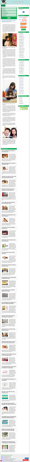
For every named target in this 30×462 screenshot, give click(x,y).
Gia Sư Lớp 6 (21, 84)
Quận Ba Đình (21, 33)
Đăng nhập (23, 29)
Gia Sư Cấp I (20, 97)
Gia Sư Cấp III (20, 100)
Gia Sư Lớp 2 (21, 78)
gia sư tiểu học (10, 110)
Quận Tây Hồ (21, 46)
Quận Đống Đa (21, 36)
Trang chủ (3, 5)
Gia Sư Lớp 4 (21, 81)
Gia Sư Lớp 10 (21, 90)
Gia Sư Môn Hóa (21, 68)
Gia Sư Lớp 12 (21, 93)
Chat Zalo (26, 458)
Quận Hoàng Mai (21, 42)
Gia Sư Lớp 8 (21, 87)
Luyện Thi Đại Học (21, 103)
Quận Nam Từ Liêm (22, 49)
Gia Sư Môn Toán (21, 62)
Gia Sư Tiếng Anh (21, 65)
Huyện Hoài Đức (21, 52)
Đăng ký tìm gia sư (23, 23)
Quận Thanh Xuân (21, 45)
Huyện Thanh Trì (21, 55)
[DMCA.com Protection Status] (24, 108)
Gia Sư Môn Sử (21, 71)
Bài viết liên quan (4, 148)
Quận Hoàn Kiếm (21, 39)
